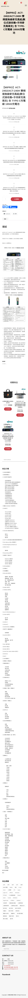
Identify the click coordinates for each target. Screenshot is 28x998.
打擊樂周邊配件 (8, 729)
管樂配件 (7, 786)
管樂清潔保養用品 (10, 796)
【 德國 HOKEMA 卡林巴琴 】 (9, 506)
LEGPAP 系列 (8, 515)
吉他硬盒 (7, 837)
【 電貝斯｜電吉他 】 (7, 555)
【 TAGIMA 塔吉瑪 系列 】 (8, 530)
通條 (7, 794)
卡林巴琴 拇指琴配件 (9, 500)
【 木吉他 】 (5, 508)
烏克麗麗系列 (8, 741)
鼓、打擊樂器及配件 (9, 580)
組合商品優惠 (5, 870)
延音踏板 (7, 632)
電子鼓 (6, 638)
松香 (7, 807)
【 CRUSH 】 (5, 624)
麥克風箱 (7, 842)
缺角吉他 (17, 910)
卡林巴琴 (5, 903)
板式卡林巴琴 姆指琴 (9, 490)
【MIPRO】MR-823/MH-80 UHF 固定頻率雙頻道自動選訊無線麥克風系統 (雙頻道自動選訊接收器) (14, 161)
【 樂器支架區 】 (6, 857)
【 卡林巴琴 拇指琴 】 (7, 477)
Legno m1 (5, 892)
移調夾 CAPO (8, 681)
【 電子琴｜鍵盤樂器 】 (7, 629)
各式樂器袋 (7, 749)
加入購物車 (16, 199)
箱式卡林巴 (11, 910)
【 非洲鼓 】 (5, 568)
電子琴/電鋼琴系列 (9, 744)
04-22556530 (7, 965)
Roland (19, 895)
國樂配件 (7, 762)
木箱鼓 (6, 725)
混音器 (6, 599)
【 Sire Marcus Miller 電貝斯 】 (9, 542)
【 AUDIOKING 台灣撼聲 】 (8, 626)
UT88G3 (12, 900)
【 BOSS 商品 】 (6, 646)
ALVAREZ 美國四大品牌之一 (11, 526)
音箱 (6, 641)
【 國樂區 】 (5, 755)
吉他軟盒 (7, 839)
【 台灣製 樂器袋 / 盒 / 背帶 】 (9, 734)
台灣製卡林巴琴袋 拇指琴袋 (11, 503)
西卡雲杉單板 (20, 913)
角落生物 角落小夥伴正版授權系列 (12, 482)
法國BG (4, 910)
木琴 (6, 816)
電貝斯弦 (7, 671)
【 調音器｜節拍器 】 (7, 661)
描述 (5, 219)
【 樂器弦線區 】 (6, 663)
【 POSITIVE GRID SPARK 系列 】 (10, 651)
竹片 (7, 791)
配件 (6, 826)
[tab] (5, 219)
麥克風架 (7, 845)
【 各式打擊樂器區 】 (7, 720)
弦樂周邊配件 (8, 802)
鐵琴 (6, 815)
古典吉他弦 (7, 670)
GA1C (4, 890)
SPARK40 (15, 897)
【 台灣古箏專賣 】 (6, 472)
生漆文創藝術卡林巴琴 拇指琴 (11, 485)
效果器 (6, 693)
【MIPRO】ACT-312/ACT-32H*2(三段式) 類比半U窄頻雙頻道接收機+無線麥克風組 (14, 175)
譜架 (6, 864)
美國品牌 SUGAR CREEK (11, 523)
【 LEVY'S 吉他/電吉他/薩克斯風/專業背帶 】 (12, 539)
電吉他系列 (7, 740)
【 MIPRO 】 (5, 709)
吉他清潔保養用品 (9, 684)
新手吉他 (5, 908)
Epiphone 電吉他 (9, 558)
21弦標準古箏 (8, 759)
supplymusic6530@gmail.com (11, 968)
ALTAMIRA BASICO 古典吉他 (11, 528)
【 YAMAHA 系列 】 (6, 589)
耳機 (6, 596)
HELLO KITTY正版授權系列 (11, 483)
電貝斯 (6, 550)
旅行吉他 (11, 908)
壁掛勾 (6, 852)
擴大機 (6, 601)
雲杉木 (17, 916)
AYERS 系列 (8, 513)
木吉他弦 (7, 666)
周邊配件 (7, 707)
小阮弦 (7, 767)
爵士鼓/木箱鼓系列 (9, 746)
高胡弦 (7, 770)
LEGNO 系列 (8, 518)
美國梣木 (13, 913)
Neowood (17, 892)
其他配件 (7, 718)
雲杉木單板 (5, 918)
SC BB (9, 897)
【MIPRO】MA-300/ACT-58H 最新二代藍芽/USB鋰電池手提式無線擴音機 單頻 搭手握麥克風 (14, 147)
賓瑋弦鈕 (5, 916)
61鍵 (21, 884)
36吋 (8, 884)
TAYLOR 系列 (8, 511)
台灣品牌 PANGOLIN (9, 520)
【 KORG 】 (5, 622)
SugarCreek (5, 900)
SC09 (4, 897)
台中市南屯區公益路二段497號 (11, 967)
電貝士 (6, 534)
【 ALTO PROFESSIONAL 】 (9, 612)
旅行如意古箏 (8, 760)
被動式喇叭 (7, 604)
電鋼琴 (6, 594)
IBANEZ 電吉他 (8, 563)
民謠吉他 (7, 608)
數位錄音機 (7, 696)
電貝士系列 (7, 743)
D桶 (15, 887)
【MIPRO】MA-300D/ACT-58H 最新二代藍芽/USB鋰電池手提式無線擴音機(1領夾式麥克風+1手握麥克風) (14, 133)
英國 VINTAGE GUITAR (10, 525)
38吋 (13, 884)
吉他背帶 (7, 751)
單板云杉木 (22, 905)
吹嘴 (7, 790)
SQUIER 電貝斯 (8, 560)
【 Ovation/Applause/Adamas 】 (9, 544)
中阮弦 (7, 775)
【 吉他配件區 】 (6, 677)
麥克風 (6, 606)
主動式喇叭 (7, 603)
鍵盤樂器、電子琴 (9, 578)
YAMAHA (18, 900)
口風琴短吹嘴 (6, 905)
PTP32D (5, 895)
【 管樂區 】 (5, 783)
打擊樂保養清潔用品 (9, 730)
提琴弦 (6, 673)
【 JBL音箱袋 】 (6, 658)
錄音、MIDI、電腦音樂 (10, 583)
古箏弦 (7, 772)
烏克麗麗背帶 (8, 753)
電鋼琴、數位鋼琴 (9, 576)
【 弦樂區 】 (5, 798)
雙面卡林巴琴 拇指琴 (9, 487)
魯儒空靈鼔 (7, 732)
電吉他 (6, 537)
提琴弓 (7, 806)
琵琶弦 (7, 780)
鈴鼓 (6, 823)
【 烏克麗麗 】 (5, 570)
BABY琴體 (5, 887)
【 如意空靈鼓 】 (6, 474)
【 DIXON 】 (5, 653)
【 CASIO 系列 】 (6, 614)
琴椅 (6, 861)
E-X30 (20, 887)
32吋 (4, 884)
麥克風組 (7, 716)
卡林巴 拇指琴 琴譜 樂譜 (10, 501)
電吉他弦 (7, 668)
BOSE (11, 887)
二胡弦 (7, 774)
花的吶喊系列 (8, 492)
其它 (6, 204)
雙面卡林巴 (11, 916)
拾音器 (6, 682)
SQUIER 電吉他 (8, 562)
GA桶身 (9, 890)
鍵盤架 (6, 850)
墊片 (7, 793)
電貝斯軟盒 (7, 840)
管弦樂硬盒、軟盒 (9, 834)
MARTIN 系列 (8, 516)
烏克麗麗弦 (7, 675)
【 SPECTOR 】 (6, 547)
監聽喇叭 (7, 609)
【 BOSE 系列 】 (6, 649)
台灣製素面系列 (8, 497)
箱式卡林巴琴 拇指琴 (9, 488)
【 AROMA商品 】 (6, 566)
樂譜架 (6, 847)
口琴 (6, 820)
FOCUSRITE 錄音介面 (10, 698)
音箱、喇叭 (7, 581)
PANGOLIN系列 (8, 498)
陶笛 (6, 825)
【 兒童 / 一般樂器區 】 (7, 811)
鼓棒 (6, 724)
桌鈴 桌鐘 (7, 818)
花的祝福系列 (8, 480)
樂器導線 (7, 695)
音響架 (6, 849)
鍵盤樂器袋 (7, 832)
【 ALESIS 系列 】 (6, 635)
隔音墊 (6, 853)
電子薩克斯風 (8, 585)
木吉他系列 (7, 738)
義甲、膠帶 (8, 765)
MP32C (11, 892)
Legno (19, 890)
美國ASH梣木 (6, 913)
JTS (14, 890)
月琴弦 (7, 769)
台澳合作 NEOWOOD (10, 521)
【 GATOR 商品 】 (6, 829)
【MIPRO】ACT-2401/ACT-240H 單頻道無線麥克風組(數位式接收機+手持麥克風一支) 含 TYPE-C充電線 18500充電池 (14, 189)
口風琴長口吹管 (14, 905)
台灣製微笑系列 (8, 493)
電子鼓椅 (7, 727)
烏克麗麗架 (7, 863)
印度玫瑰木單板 (12, 903)
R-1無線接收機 (12, 895)
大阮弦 (7, 777)
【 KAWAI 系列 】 (6, 587)
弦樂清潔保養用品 (10, 809)
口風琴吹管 (20, 903)
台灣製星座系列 (8, 495)
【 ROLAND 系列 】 (6, 573)
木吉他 (6, 535)
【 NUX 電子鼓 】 (6, 644)
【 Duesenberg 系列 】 (7, 553)
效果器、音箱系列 (9, 748)
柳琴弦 (7, 779)
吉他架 (6, 844)
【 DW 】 (4, 656)
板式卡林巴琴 (18, 908)
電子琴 (6, 618)
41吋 (17, 884)
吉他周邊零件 (8, 685)
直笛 (6, 821)
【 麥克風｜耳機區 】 (7, 700)
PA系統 (6, 598)
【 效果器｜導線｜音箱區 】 (8, 688)
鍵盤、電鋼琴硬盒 (9, 835)
